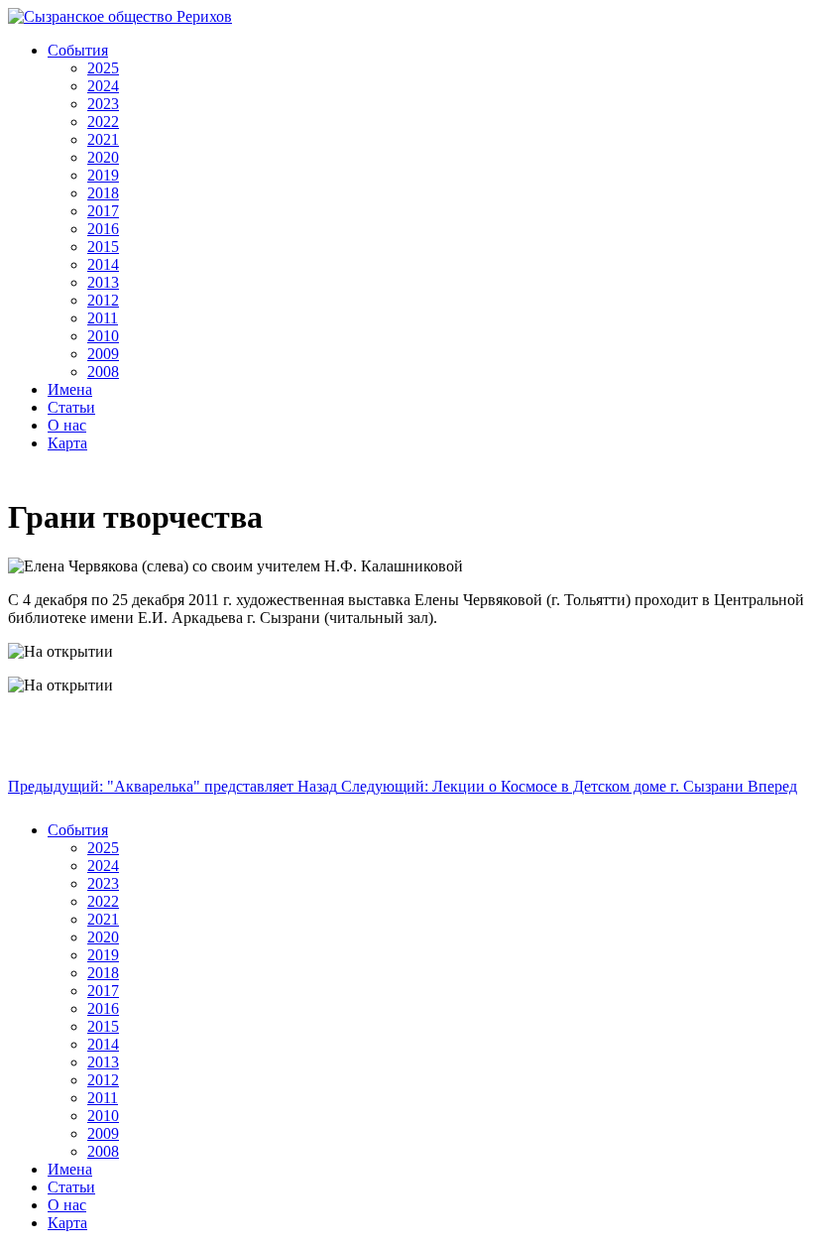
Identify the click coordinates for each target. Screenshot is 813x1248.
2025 (103, 68)
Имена (70, 389)
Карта (67, 443)
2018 (103, 193)
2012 (103, 300)
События (78, 50)
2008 (103, 371)
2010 (103, 335)
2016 (103, 228)
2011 (102, 318)
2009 (103, 353)
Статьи (71, 407)
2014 (103, 264)
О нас (67, 425)
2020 (103, 157)
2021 (103, 139)
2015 (103, 246)
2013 (103, 282)
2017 (103, 210)
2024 (103, 85)
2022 (103, 121)
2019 (103, 175)
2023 (103, 103)
